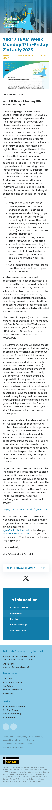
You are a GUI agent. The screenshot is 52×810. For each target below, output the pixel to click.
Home (6, 55)
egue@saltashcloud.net (16, 530)
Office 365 (7, 678)
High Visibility (37, 737)
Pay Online (8, 686)
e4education (17, 747)
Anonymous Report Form (14, 706)
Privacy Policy (21, 737)
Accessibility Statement (13, 740)
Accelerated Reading (13, 682)
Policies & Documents (13, 689)
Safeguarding (9, 717)
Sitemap (30, 740)
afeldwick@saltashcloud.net (19, 533)
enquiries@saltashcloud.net (16, 667)
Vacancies (8, 693)
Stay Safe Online (10, 710)
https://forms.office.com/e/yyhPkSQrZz (25, 509)
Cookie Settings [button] (9, 737)
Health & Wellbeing (12, 713)
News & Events (24, 55)
